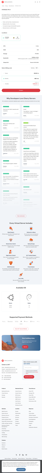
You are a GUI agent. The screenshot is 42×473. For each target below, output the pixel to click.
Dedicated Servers (5, 391)
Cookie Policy (23, 466)
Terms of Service (21, 458)
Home (3, 5)
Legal (30, 425)
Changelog (31, 421)
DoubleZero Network (33, 427)
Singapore (17, 423)
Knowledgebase (32, 419)
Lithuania (17, 415)
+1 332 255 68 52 (7, 375)
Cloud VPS (31, 391)
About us (3, 444)
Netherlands (17, 413)
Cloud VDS (31, 395)
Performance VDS (32, 401)
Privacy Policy (29, 458)
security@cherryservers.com (11, 372)
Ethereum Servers (5, 415)
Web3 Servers (18, 397)
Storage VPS (31, 393)
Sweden (17, 419)
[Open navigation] (40, 2)
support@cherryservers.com (11, 369)
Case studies (31, 413)
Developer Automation (33, 417)
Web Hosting (4, 436)
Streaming (4, 428)
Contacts (3, 442)
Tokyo (16, 425)
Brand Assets (4, 448)
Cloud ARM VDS (32, 397)
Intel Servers (18, 401)
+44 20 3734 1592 (7, 377)
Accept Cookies (21, 469)
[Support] (35, 2)
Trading (3, 432)
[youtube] (26, 455)
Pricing (6, 5)
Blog (30, 411)
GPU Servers (17, 395)
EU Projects (35, 458)
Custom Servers (18, 393)
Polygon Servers (5, 417)
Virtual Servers (11, 5)
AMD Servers (18, 399)
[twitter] (16, 455)
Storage (3, 395)
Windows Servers (18, 405)
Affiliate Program (32, 415)
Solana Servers (5, 413)
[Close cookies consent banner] (39, 461)
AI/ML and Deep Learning (7, 423)
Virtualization (4, 434)
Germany (17, 417)
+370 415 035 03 (6, 379)
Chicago (17, 421)
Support (30, 423)
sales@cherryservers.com (10, 367)
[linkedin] (23, 455)
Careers (3, 446)
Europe (16, 411)
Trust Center (14, 458)
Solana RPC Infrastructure (7, 421)
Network (3, 397)
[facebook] (19, 455)
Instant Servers (18, 391)
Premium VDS (32, 399)
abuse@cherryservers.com (10, 370)
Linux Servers (18, 403)
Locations (17, 408)
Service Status (8, 458)
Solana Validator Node (6, 419)
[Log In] (37, 2)
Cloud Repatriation (5, 430)
